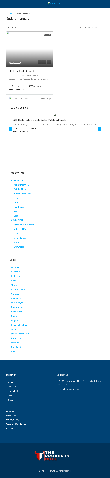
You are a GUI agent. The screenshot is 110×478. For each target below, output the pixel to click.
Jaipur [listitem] (14, 329)
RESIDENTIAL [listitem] (17, 180)
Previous (10, 129)
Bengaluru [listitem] (16, 272)
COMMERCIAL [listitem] (17, 220)
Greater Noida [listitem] (18, 289)
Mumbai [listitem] (15, 267)
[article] (55, 125)
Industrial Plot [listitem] (20, 229)
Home (11, 14)
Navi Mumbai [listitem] (17, 307)
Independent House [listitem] (23, 194)
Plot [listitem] (16, 211)
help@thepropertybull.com (70, 389)
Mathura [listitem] (15, 342)
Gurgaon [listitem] (15, 294)
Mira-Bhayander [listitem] (19, 303)
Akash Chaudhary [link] (21, 99)
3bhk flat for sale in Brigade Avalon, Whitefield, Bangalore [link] (40, 120)
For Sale (47, 35)
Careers (9, 429)
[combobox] (95, 27)
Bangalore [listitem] (16, 298)
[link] (29, 49)
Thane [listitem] (14, 285)
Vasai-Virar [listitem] (16, 311)
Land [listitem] (16, 198)
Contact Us (11, 415)
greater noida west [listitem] (20, 334)
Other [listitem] (16, 202)
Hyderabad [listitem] (16, 276)
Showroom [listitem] (19, 247)
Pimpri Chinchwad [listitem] (19, 325)
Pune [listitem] (13, 280)
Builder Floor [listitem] (20, 189)
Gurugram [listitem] (16, 338)
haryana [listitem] (15, 320)
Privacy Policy (12, 420)
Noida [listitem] (14, 316)
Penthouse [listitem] (19, 207)
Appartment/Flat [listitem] (21, 185)
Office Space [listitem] (20, 238)
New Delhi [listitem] (16, 347)
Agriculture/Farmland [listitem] (24, 225)
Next (99, 129)
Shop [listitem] (16, 242)
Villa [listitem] (16, 216)
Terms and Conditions (16, 424)
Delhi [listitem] (13, 351)
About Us (10, 411)
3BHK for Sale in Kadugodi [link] (21, 71)
